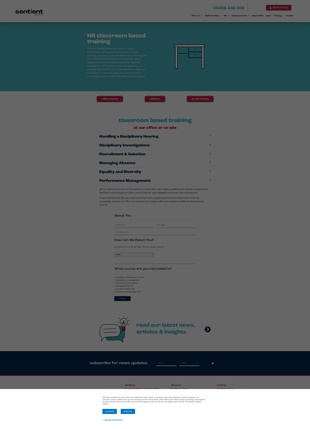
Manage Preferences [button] (114, 420)
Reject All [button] (128, 411)
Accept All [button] (109, 411)
